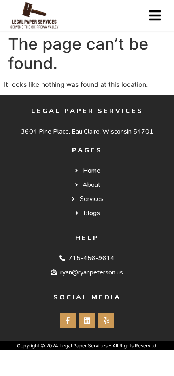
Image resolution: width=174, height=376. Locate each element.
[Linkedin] (87, 321)
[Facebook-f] (68, 321)
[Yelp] (106, 321)
